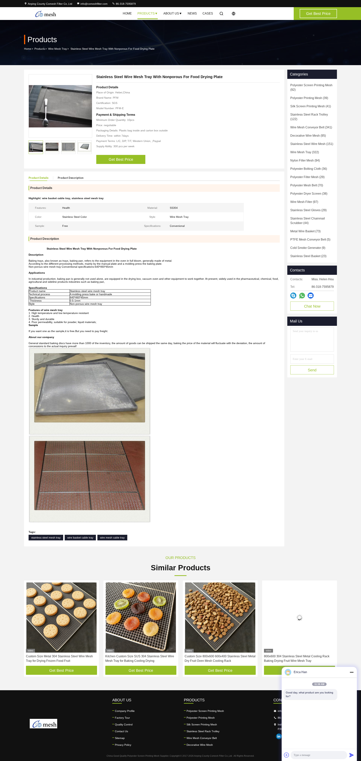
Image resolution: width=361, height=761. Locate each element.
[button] (31, 624)
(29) (307, 177)
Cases (207, 13)
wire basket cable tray (80, 537)
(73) (305, 231)
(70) (306, 185)
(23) (308, 256)
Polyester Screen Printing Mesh (205, 710)
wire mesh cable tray (112, 537)
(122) (309, 117)
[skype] (293, 295)
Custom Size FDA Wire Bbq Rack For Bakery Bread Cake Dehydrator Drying (298, 658)
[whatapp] (302, 295)
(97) (304, 201)
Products (146, 13)
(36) (308, 168)
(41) (310, 106)
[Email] (310, 295)
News (192, 13)
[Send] (352, 755)
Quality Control (124, 724)
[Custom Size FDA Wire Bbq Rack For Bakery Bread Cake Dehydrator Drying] (299, 617)
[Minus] (351, 672)
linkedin (279, 736)
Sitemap (120, 738)
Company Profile (125, 710)
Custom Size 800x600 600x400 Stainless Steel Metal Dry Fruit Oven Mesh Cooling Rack (140, 658)
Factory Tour (122, 717)
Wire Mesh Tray (57, 48)
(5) (310, 239)
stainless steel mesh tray (46, 537)
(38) (308, 193)
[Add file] (286, 755)
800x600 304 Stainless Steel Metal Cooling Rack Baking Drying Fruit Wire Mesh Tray (217, 658)
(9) (307, 247)
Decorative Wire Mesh (200, 744)
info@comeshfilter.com (94, 3)
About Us (171, 13)
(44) (307, 221)
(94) (305, 160)
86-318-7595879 (125, 3)
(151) (311, 143)
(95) (308, 135)
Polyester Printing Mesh (201, 717)
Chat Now (312, 306)
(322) (304, 152)
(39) (309, 98)
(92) (311, 87)
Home (127, 13)
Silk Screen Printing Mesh (202, 724)
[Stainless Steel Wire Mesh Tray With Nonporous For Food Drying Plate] (60, 106)
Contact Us (121, 731)
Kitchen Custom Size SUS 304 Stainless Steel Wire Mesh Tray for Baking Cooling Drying (60, 658)
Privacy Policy (123, 744)
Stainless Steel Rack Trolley (203, 731)
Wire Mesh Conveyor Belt (202, 738)
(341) (311, 127)
